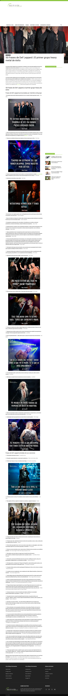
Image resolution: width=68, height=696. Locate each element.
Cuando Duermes (9, 678)
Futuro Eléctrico (28, 673)
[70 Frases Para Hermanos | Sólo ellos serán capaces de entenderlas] (47, 168)
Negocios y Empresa (9, 673)
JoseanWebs (47, 675)
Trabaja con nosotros (49, 673)
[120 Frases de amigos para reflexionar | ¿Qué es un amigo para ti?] (47, 178)
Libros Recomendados (19, 24)
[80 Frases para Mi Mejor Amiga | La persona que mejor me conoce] (47, 173)
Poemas (27, 24)
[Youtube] (55, 689)
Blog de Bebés (27, 675)
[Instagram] (49, 689)
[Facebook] (46, 689)
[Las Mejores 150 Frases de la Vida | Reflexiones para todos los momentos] (47, 158)
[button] (61, 25)
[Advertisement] (34, 15)
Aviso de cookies (48, 669)
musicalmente (39, 174)
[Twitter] (52, 689)
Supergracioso (27, 669)
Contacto (46, 671)
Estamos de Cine (28, 671)
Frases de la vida (9, 24)
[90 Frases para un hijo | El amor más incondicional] (47, 163)
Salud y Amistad (8, 675)
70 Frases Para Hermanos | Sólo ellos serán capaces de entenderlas (56, 167)
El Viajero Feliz (8, 671)
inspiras (26, 135)
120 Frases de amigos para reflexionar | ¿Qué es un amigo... (56, 177)
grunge (18, 84)
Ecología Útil (27, 678)
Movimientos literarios (45, 24)
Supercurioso (8, 669)
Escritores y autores (34, 24)
